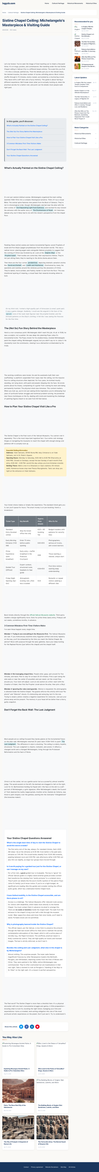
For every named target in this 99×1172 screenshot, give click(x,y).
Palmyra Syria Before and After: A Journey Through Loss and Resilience (88, 50)
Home (47, 3)
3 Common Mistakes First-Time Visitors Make (24, 143)
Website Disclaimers (51, 1167)
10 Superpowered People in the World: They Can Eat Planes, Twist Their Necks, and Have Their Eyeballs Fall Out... (88, 65)
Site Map (63, 1167)
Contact (26, 1167)
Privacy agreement (37, 1167)
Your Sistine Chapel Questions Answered (22, 156)
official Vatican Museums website (42, 615)
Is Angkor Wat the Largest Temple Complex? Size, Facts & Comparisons (89, 27)
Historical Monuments (75, 3)
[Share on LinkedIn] (32, 1027)
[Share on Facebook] (26, 1027)
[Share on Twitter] (21, 1027)
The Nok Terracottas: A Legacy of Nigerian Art (88, 43)
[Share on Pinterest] (37, 1027)
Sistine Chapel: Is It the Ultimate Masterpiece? (88, 35)
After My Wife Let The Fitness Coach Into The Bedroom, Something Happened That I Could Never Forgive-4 (89, 58)
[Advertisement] (35, 50)
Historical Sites (91, 3)
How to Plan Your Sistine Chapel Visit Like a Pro (25, 137)
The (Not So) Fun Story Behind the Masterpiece (24, 131)
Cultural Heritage (58, 3)
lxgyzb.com (8, 3)
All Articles (72, 1167)
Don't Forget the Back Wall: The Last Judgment (24, 149)
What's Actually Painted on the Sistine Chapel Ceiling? (27, 126)
